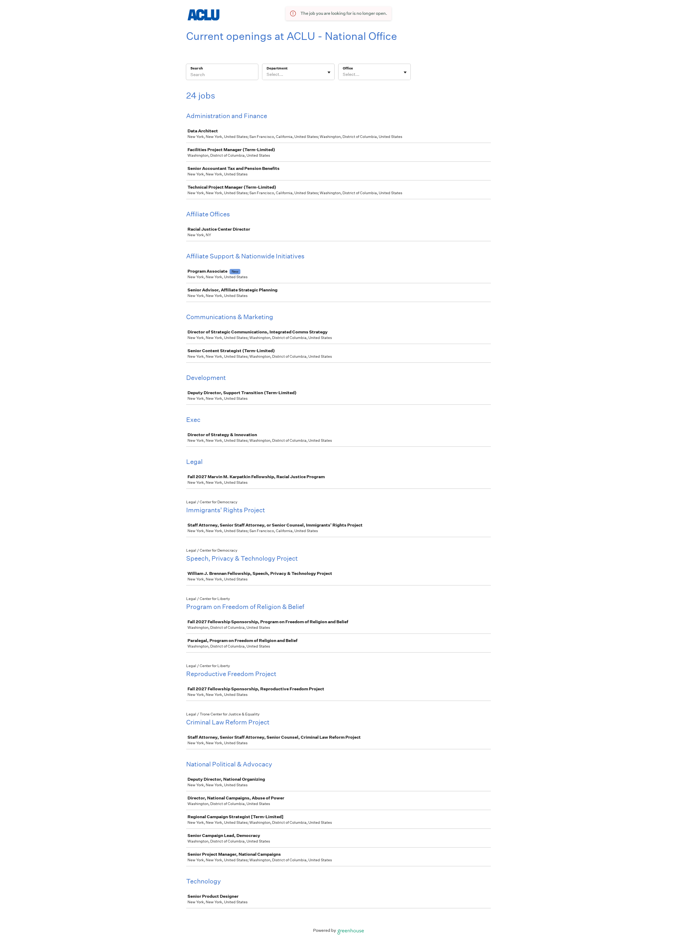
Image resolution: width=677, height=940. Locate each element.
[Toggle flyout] (329, 72)
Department (277, 68)
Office (348, 68)
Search (196, 68)
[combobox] (343, 74)
